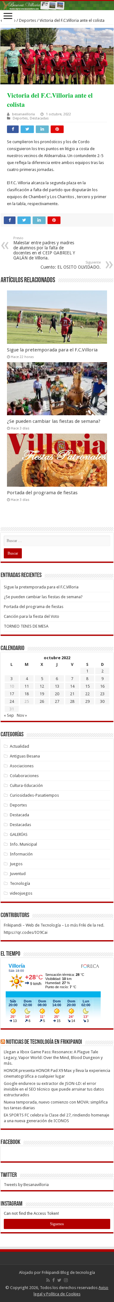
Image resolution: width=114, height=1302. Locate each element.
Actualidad (19, 746)
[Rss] (48, 1280)
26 (42, 701)
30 (102, 701)
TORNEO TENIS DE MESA (26, 626)
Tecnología (20, 883)
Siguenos (57, 1224)
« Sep (9, 715)
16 (102, 686)
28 (72, 701)
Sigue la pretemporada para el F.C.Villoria (52, 350)
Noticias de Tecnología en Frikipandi (44, 1042)
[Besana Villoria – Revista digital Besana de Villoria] (57, 5)
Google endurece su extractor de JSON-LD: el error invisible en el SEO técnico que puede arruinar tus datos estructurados (54, 1089)
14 (72, 686)
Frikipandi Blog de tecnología (68, 1272)
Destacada (19, 814)
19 (42, 693)
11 (26, 686)
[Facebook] (53, 1280)
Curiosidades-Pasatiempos (34, 795)
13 (57, 686)
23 (102, 693)
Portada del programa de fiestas (42, 493)
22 (87, 693)
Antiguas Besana (25, 756)
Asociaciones (22, 766)
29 (87, 701)
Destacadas (39, 118)
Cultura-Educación (26, 785)
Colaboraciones (24, 775)
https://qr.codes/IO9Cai (26, 932)
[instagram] (65, 1280)
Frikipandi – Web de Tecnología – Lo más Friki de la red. (54, 925)
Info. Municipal (23, 844)
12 (42, 686)
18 (26, 693)
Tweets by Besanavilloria (26, 1184)
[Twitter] (59, 1280)
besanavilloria (23, 114)
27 (57, 701)
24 (12, 701)
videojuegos (21, 893)
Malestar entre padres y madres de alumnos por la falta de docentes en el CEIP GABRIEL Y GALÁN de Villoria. (44, 248)
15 (87, 686)
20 (57, 693)
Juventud (18, 873)
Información (21, 854)
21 (72, 693)
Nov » (22, 715)
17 (12, 693)
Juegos (16, 863)
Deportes (27, 20)
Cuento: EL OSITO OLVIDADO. (71, 265)
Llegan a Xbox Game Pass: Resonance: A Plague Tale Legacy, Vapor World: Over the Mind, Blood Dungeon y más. (53, 1058)
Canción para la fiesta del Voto (31, 616)
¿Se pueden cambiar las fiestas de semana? (53, 421)
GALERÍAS (19, 834)
